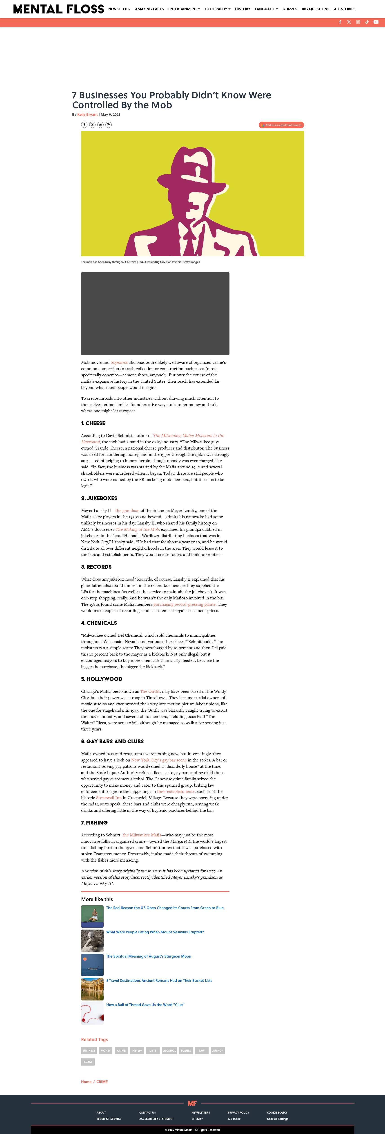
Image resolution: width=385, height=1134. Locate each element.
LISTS (152, 1050)
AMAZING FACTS (149, 8)
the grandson (127, 510)
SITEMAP (197, 1119)
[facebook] (340, 22)
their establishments (176, 791)
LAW (202, 1050)
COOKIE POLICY (277, 1112)
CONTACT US (147, 1112)
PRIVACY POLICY (238, 1112)
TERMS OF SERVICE (109, 1119)
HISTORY (242, 8)
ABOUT (101, 1112)
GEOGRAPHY (216, 8)
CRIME (121, 1050)
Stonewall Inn (109, 798)
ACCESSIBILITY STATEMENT (156, 1119)
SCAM (88, 1062)
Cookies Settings (277, 1119)
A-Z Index (234, 1119)
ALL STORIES (345, 8)
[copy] (108, 125)
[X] (349, 22)
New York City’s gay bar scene (158, 760)
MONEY (106, 1050)
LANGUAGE (265, 8)
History (137, 1050)
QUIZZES (290, 8)
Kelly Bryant (87, 114)
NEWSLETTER (119, 8)
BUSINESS (88, 1050)
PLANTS (186, 1050)
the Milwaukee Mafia (142, 835)
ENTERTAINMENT (182, 8)
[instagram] (358, 22)
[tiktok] (367, 22)
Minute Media (183, 1130)
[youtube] (376, 22)
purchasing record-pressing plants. (185, 604)
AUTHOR (217, 1050)
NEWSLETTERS (201, 1112)
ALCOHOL (169, 1050)
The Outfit (150, 691)
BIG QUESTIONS (315, 8)
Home (86, 1081)
